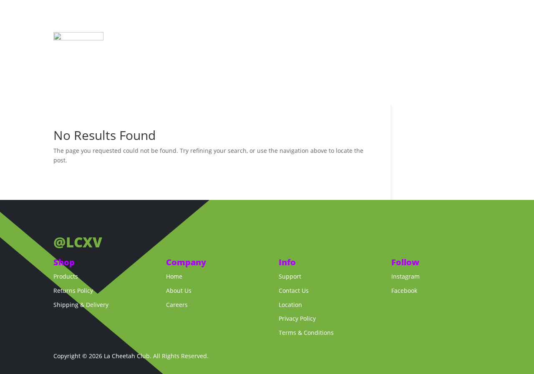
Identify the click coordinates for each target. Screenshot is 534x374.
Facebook (404, 290)
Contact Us (294, 290)
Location (290, 305)
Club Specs (459, 38)
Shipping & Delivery (80, 305)
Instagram (405, 276)
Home (280, 38)
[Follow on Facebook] (60, 221)
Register (396, 51)
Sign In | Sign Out (443, 51)
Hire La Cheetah (358, 38)
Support (290, 276)
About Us (292, 51)
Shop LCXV (312, 38)
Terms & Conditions (306, 333)
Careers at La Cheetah (345, 51)
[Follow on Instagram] (76, 221)
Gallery (425, 38)
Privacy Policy (297, 318)
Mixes (398, 38)
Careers (177, 305)
